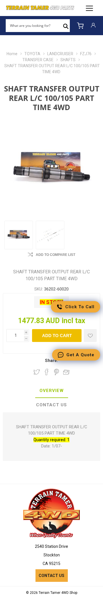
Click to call (79, 306)
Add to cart (57, 335)
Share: (51, 360)
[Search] (65, 25)
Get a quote (80, 354)
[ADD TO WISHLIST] (90, 335)
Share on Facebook (46, 372)
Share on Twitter (36, 372)
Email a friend (66, 372)
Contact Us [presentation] (51, 404)
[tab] (51, 391)
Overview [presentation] (51, 390)
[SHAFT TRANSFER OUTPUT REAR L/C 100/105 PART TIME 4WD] (18, 235)
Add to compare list (55, 255)
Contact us (51, 575)
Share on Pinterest (57, 372)
